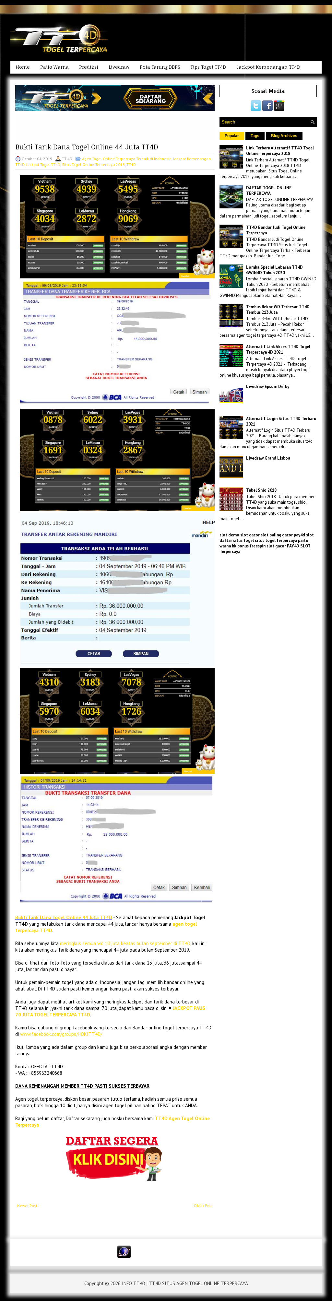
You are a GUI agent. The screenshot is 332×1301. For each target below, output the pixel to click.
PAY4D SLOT (298, 546)
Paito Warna (54, 67)
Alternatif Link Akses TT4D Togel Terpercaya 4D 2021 (278, 349)
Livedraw (119, 67)
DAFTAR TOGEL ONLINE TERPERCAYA (268, 190)
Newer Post (27, 1205)
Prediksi (88, 67)
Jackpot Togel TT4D (43, 164)
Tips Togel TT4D (208, 67)
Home (23, 67)
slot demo (229, 535)
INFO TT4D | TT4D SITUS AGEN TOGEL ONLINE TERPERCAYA (185, 1283)
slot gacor (250, 535)
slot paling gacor (277, 535)
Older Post (203, 1205)
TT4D (131, 164)
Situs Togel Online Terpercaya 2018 (93, 164)
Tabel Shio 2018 (261, 490)
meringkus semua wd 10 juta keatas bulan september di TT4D (125, 943)
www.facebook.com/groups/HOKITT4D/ (61, 1034)
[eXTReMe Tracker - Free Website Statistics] (124, 1256)
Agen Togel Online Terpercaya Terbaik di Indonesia (127, 158)
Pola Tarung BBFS (160, 67)
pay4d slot (304, 535)
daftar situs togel (236, 540)
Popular (232, 136)
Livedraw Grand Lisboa (268, 458)
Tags (255, 136)
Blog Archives (284, 136)
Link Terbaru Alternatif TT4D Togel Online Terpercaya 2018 (280, 150)
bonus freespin (251, 546)
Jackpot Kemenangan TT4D (268, 67)
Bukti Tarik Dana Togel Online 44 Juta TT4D (86, 147)
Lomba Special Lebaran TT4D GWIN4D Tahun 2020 (274, 269)
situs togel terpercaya (276, 540)
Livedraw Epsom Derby (267, 386)
